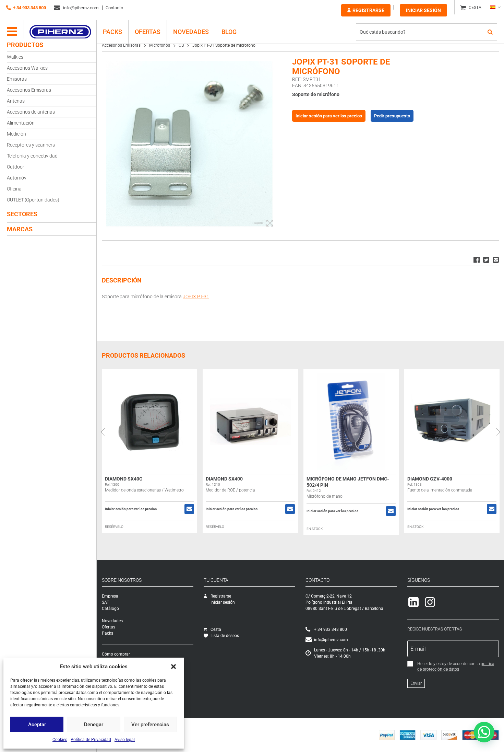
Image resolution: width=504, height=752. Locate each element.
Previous (102, 432)
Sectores (22, 214)
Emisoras (17, 79)
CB (181, 45)
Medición (16, 134)
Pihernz (60, 32)
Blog (229, 31)
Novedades (191, 31)
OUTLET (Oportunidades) (33, 200)
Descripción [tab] (122, 280)
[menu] (12, 32)
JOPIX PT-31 (196, 296)
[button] (173, 666)
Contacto (114, 7)
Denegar (93, 724)
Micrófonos (159, 45)
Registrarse (368, 10)
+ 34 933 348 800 (29, 7)
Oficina (14, 189)
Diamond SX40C (123, 479)
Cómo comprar (116, 654)
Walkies (15, 57)
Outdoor (15, 167)
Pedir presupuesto (392, 115)
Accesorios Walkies (27, 68)
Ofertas (147, 31)
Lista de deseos (225, 635)
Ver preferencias (150, 724)
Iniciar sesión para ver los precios (329, 115)
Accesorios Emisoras (29, 90)
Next (498, 432)
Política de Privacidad (91, 739)
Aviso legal (125, 739)
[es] (495, 7)
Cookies (59, 739)
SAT (105, 602)
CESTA (475, 7)
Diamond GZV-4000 (429, 479)
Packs (107, 633)
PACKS (112, 31)
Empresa (110, 596)
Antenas (16, 101)
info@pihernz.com (80, 7)
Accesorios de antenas (31, 112)
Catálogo (110, 608)
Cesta (216, 629)
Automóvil (17, 178)
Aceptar (37, 724)
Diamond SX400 (224, 479)
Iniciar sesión (423, 10)
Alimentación (21, 123)
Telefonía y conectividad (32, 156)
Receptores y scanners (31, 145)
